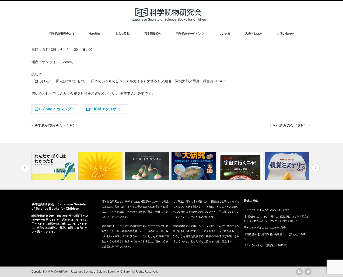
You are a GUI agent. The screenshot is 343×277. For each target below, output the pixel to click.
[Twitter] (308, 271)
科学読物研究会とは (61, 33)
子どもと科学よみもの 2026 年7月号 (265, 227)
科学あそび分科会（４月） (54, 125)
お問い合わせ (285, 33)
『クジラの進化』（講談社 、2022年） (266, 245)
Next (316, 168)
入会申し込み (253, 33)
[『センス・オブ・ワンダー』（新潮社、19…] (147, 166)
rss (299, 271)
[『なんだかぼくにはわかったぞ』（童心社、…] (54, 166)
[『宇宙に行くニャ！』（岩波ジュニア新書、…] (241, 166)
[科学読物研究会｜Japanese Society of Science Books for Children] (169, 23)
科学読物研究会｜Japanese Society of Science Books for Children (89, 271)
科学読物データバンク (190, 33)
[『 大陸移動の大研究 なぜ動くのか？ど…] (194, 166)
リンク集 (224, 33)
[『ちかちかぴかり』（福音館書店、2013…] (101, 166)
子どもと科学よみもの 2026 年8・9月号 (267, 209)
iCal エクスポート (109, 109)
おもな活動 (123, 33)
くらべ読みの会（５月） (289, 125)
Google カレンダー (59, 109)
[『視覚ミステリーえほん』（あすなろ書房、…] (287, 166)
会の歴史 (95, 33)
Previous (25, 168)
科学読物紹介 (152, 33)
